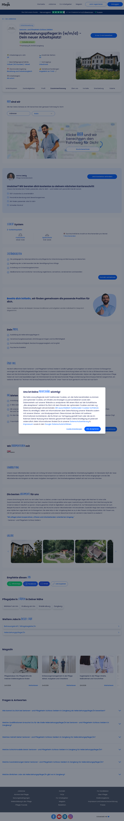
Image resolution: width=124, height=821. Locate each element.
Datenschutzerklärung (79, 421)
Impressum (28, 424)
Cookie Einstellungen (74, 429)
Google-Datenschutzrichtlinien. (58, 424)
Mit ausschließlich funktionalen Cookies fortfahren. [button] (77, 408)
